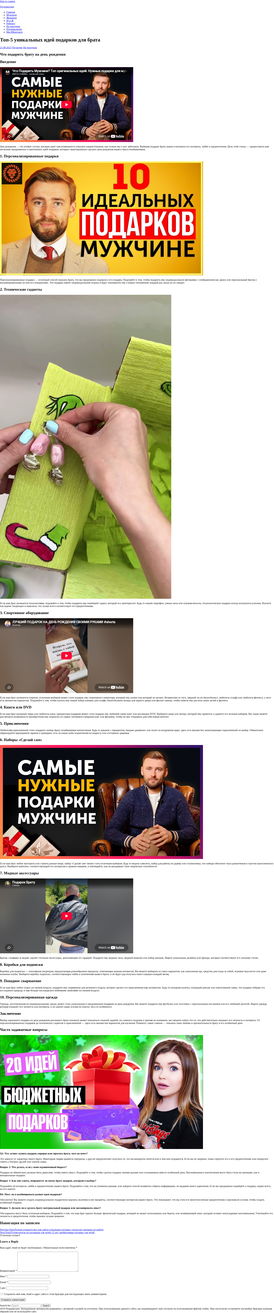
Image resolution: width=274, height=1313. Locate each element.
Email (4, 1282)
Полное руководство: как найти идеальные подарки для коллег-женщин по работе (52, 1229)
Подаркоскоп (7, 6)
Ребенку (10, 23)
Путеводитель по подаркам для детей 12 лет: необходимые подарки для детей (47, 1232)
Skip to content (7, 1)
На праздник (13, 26)
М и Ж (9, 20)
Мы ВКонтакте (14, 32)
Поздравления (14, 29)
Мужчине (11, 15)
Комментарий (8, 1270)
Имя (3, 1276)
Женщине (11, 17)
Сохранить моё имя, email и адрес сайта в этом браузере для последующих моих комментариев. (55, 1294)
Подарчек (17, 47)
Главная (10, 12)
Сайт (2, 1288)
